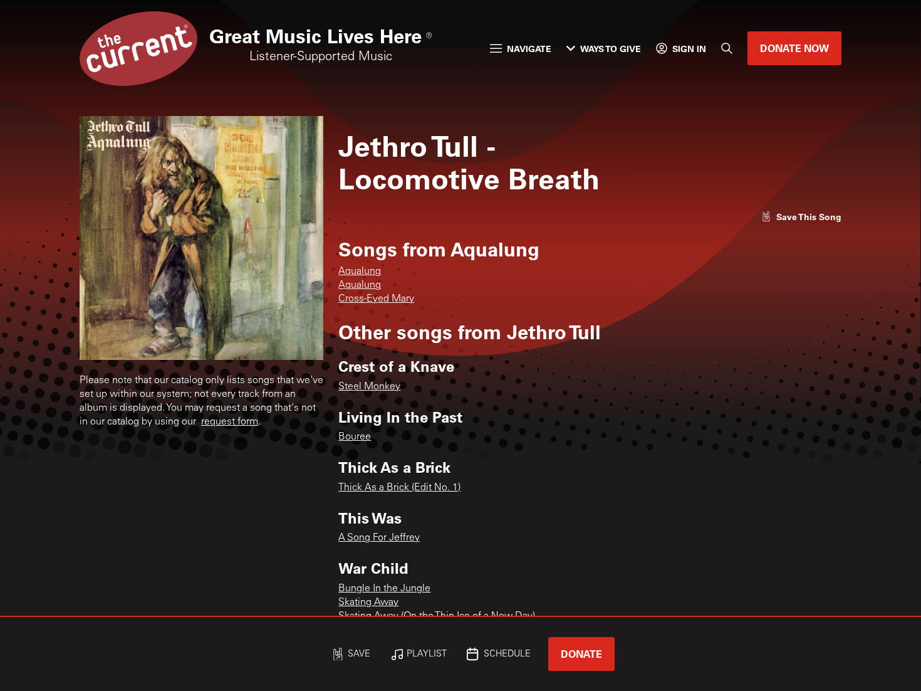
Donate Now (794, 48)
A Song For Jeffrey (379, 538)
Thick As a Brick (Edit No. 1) (399, 488)
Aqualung (359, 271)
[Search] (726, 48)
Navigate (529, 49)
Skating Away (368, 603)
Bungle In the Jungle (384, 589)
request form (229, 422)
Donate (581, 653)
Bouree (354, 437)
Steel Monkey (369, 387)
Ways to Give (610, 49)
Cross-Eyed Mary (376, 299)
